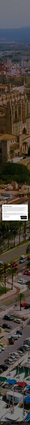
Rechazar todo (23, 216)
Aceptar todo (24, 218)
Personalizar (6, 216)
